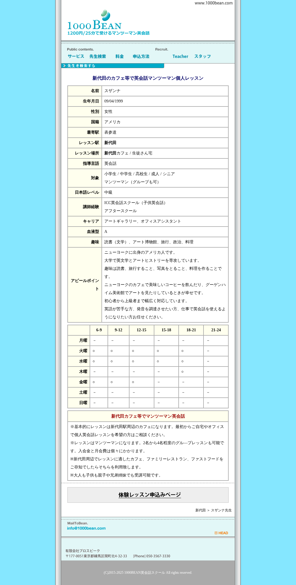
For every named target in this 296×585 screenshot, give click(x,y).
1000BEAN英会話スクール (144, 573)
